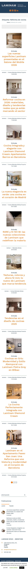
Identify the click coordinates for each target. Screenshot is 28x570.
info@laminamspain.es (10, 549)
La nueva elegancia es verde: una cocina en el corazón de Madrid (14, 194)
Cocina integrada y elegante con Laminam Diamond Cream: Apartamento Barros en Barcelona (14, 151)
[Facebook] (10, 11)
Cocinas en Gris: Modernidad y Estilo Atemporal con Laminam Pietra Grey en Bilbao (14, 364)
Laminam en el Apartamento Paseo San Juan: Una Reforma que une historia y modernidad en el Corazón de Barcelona (14, 459)
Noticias (19, 72)
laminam (4, 72)
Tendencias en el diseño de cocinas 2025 (14, 321)
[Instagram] (13, 11)
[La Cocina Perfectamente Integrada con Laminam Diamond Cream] (14, 391)
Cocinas (10, 72)
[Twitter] (15, 11)
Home (8, 22)
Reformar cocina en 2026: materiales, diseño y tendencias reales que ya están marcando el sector (14, 105)
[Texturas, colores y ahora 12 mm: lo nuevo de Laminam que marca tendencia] (14, 262)
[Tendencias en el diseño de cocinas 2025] (14, 305)
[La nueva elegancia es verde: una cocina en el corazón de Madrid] (14, 178)
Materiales (14, 72)
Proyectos (23, 72)
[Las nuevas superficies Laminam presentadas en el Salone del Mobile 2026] (14, 40)
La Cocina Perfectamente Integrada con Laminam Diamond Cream (14, 410)
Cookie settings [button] (13, 567)
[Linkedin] (17, 11)
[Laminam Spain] (14, 5)
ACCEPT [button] (21, 567)
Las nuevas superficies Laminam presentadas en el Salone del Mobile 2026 (14, 59)
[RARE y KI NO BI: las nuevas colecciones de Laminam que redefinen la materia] (14, 218)
